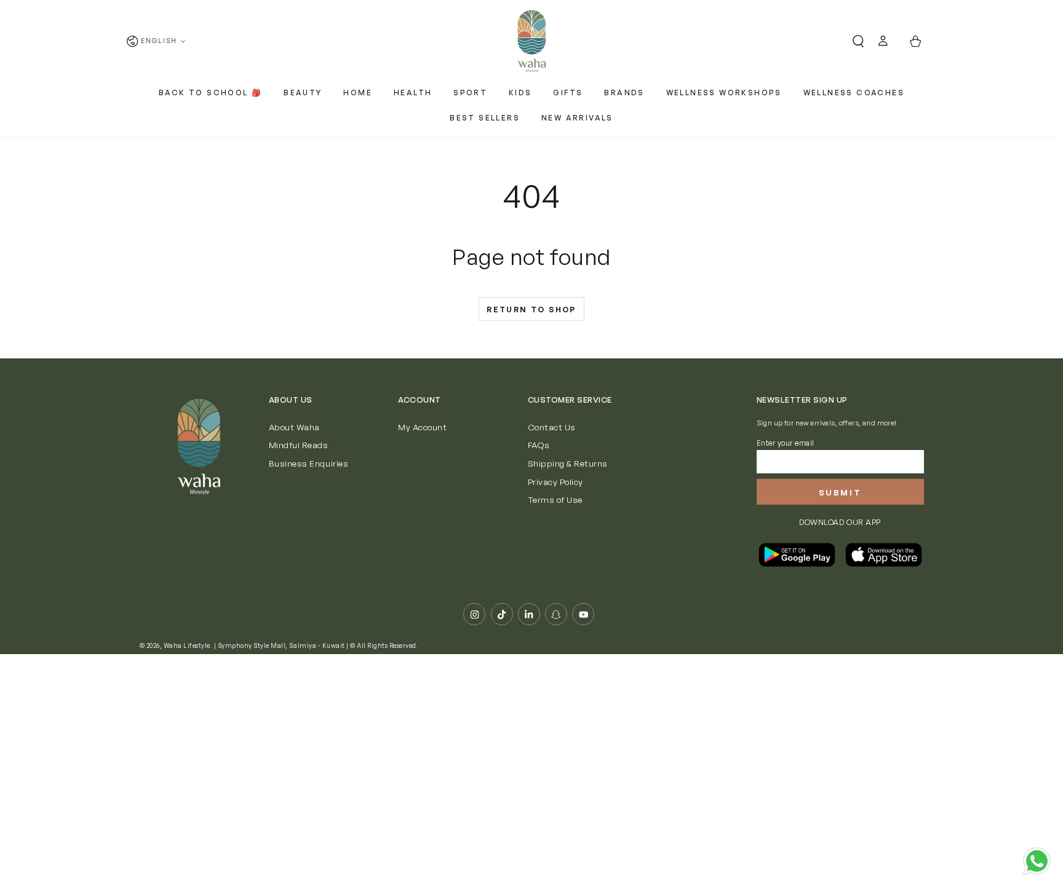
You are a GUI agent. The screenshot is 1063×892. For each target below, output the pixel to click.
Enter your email (785, 443)
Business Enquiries (308, 463)
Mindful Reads (298, 445)
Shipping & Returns (568, 463)
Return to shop (531, 309)
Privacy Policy (555, 481)
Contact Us (552, 427)
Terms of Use (555, 499)
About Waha (294, 427)
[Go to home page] (531, 41)
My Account (422, 427)
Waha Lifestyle (187, 645)
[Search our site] (853, 41)
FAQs (539, 445)
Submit (840, 492)
